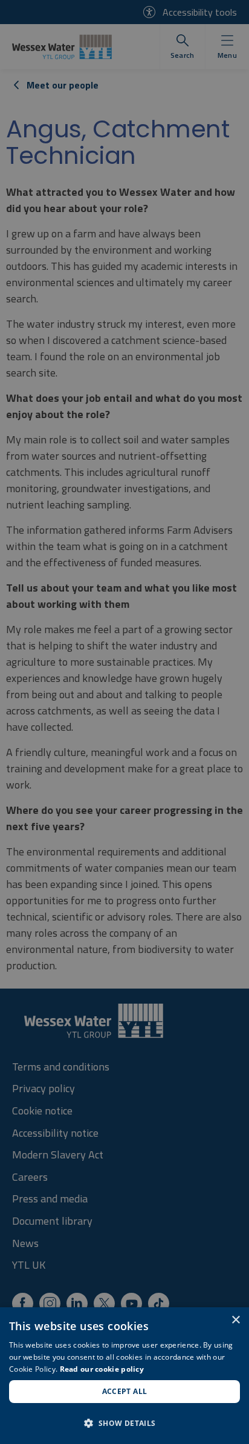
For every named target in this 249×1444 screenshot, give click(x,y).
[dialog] (124, 1375)
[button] (124, 1423)
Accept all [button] (124, 1391)
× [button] (235, 1320)
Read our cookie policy (102, 1369)
